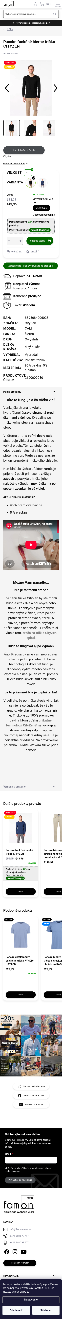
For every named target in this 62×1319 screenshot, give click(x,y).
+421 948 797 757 (19, 1242)
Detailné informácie (14, 163)
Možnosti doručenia (44, 215)
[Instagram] (14, 1251)
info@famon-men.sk (20, 1229)
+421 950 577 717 (19, 1236)
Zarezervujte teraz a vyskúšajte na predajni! (30, 265)
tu (28, 1291)
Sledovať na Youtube (34, 1104)
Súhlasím (45, 1310)
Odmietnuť (16, 1310)
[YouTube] (23, 1251)
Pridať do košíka (37, 240)
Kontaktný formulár (20, 1263)
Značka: (10, 54)
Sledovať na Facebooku (33, 1095)
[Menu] (58, 4)
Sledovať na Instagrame (34, 1086)
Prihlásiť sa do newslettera (20, 1180)
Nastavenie (31, 1299)
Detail (20, 891)
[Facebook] (6, 1251)
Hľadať (54, 14)
